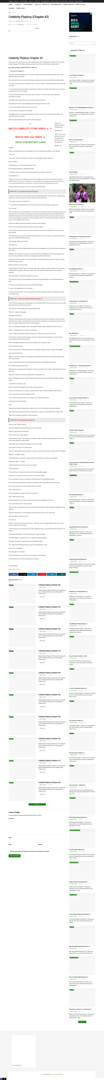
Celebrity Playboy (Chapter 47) (49, 651)
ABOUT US (31, 1)
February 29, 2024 (82, 561)
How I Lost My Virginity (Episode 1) (78, 977)
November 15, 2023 (82, 466)
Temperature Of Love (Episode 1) (78, 301)
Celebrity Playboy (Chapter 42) (49, 738)
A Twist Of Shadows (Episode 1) (78, 688)
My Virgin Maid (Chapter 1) (76, 494)
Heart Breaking (73, 172)
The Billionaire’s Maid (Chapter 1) (78, 624)
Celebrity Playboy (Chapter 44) (49, 717)
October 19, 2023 (82, 141)
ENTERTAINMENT (23, 1)
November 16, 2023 (82, 690)
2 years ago (50, 587)
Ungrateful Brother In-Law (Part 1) (78, 527)
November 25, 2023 (82, 496)
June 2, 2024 (81, 948)
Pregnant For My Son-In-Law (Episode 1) (80, 1009)
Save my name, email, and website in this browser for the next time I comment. (29, 851)
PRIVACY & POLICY (64, 1)
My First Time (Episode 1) (76, 139)
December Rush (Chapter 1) (77, 753)
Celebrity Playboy (16, 569)
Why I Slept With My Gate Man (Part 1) (79, 946)
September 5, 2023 (82, 787)
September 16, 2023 (82, 400)
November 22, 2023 (82, 335)
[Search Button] (93, 43)
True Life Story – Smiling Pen (77, 785)
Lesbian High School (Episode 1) (78, 559)
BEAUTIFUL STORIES (75, 346)
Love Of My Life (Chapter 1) (77, 75)
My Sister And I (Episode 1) (76, 204)
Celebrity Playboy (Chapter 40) (49, 782)
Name (10, 837)
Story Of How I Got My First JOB (78, 656)
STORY (14, 12)
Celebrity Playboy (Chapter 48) (49, 629)
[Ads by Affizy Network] (91, 13)
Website (40, 844)
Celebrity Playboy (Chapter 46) (49, 673)
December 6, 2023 (82, 658)
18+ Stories (73, 88)
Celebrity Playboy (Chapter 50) (49, 585)
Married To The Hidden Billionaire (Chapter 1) (81, 107)
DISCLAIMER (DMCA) (45, 1)
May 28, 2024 (81, 819)
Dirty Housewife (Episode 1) (77, 849)
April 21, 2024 (81, 1011)
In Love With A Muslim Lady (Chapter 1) (80, 914)
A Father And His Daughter (76, 430)
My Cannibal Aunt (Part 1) (76, 269)
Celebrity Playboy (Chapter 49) (49, 607)
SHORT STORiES (74, 281)
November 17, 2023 (82, 916)
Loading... (37, 804)
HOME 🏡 (11, 1)
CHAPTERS (72, 55)
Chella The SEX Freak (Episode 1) (78, 882)
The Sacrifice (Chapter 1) (76, 720)
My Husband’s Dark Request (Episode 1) (80, 236)
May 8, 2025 (80, 625)
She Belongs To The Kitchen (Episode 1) (80, 365)
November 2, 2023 (82, 432)
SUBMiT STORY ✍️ (79, 1)
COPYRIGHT (71, 1)
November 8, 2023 (82, 206)
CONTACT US (37, 1)
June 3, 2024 (81, 77)
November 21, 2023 (82, 174)
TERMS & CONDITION (55, 1)
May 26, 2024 (81, 883)
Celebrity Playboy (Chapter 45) (49, 695)
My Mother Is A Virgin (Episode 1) (78, 591)
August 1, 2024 (29, 24)
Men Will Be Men (73, 333)
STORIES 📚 (16, 1)
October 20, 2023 (82, 270)
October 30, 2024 (82, 109)
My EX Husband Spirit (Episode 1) (78, 817)
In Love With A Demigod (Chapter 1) (79, 398)
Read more (42, 596)
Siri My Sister (20, 24)
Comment (12, 818)
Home (10, 12)
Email (10, 844)
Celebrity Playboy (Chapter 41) (49, 760)
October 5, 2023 (81, 238)
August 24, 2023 (81, 303)
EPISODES (72, 798)
